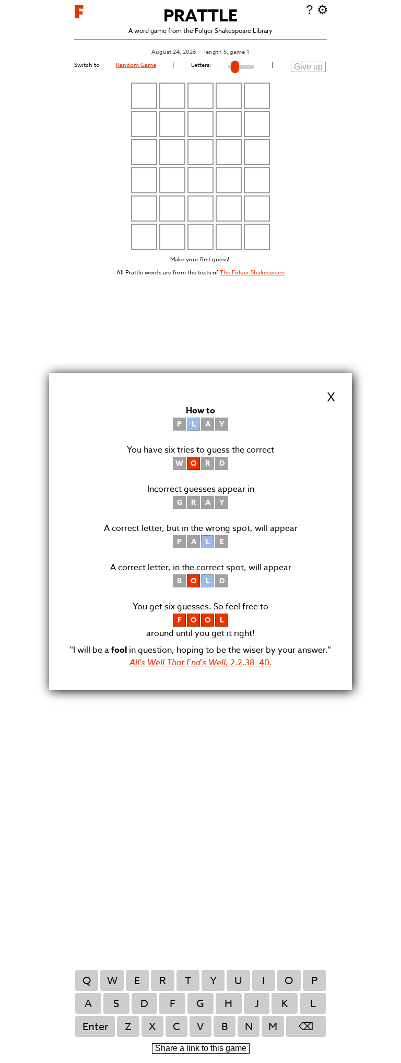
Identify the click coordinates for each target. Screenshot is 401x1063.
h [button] (228, 1003)
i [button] (263, 980)
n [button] (249, 1026)
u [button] (238, 980)
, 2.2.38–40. (200, 662)
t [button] (188, 980)
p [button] (314, 980)
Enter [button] (95, 1026)
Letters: (201, 65)
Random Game (136, 65)
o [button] (289, 980)
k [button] (284, 1003)
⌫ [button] (306, 1026)
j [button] (257, 1003)
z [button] (128, 1026)
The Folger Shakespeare (252, 272)
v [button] (200, 1026)
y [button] (213, 980)
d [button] (144, 1003)
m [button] (272, 1026)
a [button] (88, 1003)
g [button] (200, 1003)
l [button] (313, 1003)
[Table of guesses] (200, 166)
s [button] (116, 1003)
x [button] (152, 1026)
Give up (308, 66)
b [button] (224, 1026)
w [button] (112, 980)
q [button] (86, 980)
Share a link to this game (200, 1048)
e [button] (137, 980)
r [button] (162, 980)
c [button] (176, 1026)
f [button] (172, 1003)
